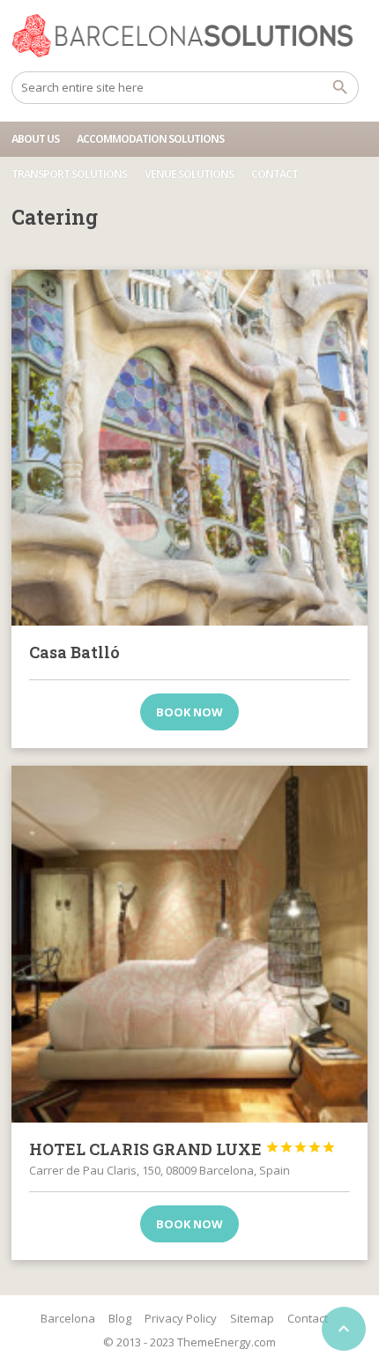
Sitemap (252, 1318)
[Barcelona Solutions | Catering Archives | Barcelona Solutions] (189, 35)
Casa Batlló (74, 652)
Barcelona (68, 1318)
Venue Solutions (189, 174)
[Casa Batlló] (189, 448)
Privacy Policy (181, 1318)
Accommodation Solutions (150, 138)
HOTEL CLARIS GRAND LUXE (182, 1149)
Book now (189, 712)
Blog (119, 1318)
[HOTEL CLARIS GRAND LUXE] (189, 944)
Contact (274, 174)
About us (35, 138)
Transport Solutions (69, 174)
